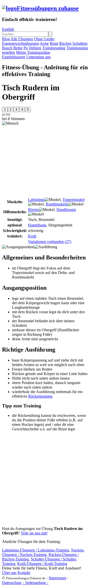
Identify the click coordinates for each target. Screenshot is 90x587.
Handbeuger (66, 209)
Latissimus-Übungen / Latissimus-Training (35, 550)
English (8, 29)
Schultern (80, 43)
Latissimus (36, 199)
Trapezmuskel (73, 199)
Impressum (57, 578)
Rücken (65, 43)
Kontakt (24, 572)
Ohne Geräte (44, 39)
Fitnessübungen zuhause (48, 8)
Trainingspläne (54, 48)
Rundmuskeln (57, 204)
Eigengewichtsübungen (20, 43)
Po (26, 48)
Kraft (32, 236)
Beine (17, 48)
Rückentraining (40, 396)
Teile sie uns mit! (34, 533)
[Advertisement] (44, 161)
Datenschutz (12, 582)
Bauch (7, 48)
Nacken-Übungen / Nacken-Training (43, 552)
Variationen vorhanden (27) (49, 241)
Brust (54, 43)
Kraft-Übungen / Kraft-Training (42, 563)
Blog (6, 39)
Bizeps (33, 209)
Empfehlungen (13, 57)
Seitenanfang (35, 582)
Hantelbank (37, 225)
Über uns (9, 572)
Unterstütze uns (38, 57)
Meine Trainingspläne (33, 52)
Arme (44, 43)
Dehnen (35, 48)
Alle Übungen (21, 39)
